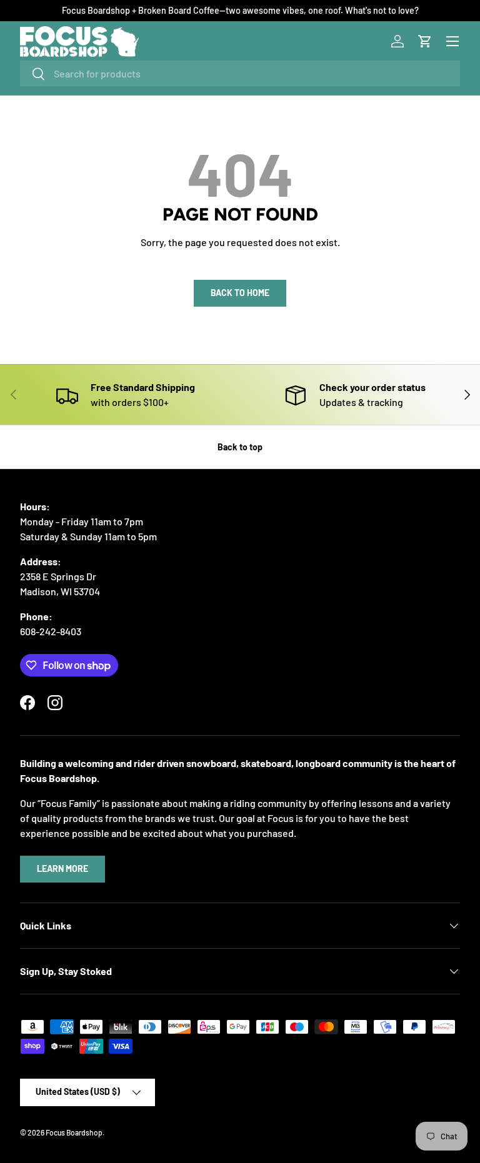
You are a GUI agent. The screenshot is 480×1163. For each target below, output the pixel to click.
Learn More (62, 868)
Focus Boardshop (74, 1132)
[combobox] (240, 73)
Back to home (240, 292)
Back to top (240, 447)
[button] (425, 41)
